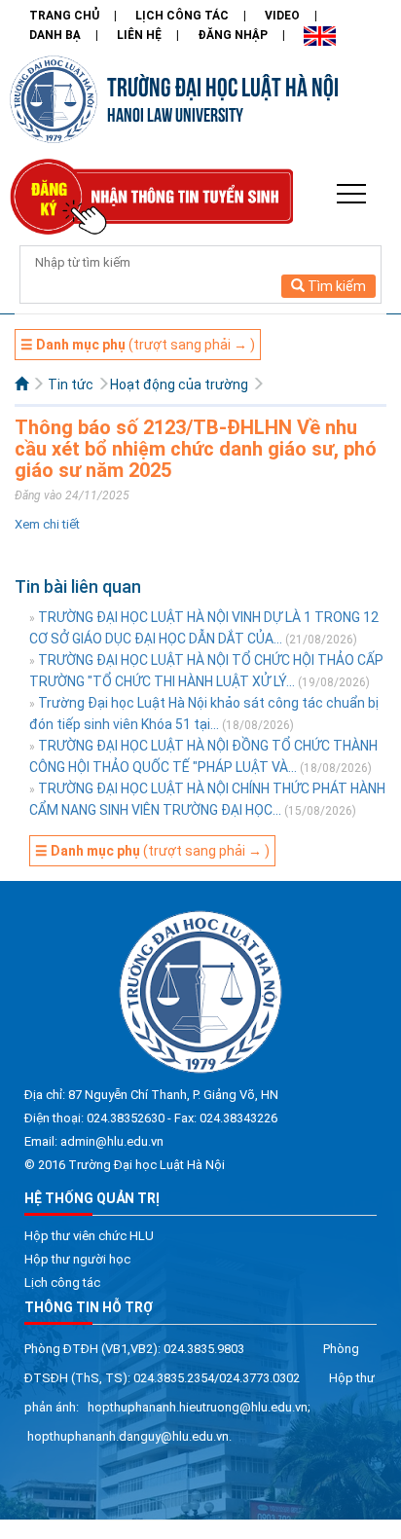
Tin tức (70, 384)
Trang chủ (64, 15)
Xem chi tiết (47, 524)
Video (282, 15)
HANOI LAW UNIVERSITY (175, 113)
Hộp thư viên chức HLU (89, 1235)
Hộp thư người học (77, 1259)
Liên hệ (139, 35)
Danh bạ (55, 35)
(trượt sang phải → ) (137, 344)
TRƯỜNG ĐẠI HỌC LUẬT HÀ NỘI (223, 84)
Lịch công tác (182, 15)
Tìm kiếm (335, 286)
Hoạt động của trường (179, 384)
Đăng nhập (233, 35)
